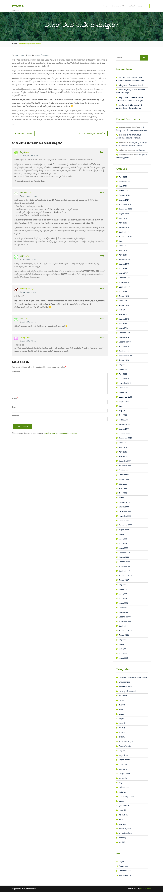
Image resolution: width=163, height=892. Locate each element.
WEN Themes (145, 889)
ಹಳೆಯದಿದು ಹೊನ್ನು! (126, 833)
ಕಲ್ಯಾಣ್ (121, 719)
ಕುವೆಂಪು (122, 737)
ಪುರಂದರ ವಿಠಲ (124, 787)
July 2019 (123, 241)
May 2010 (123, 447)
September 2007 (125, 576)
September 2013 (125, 356)
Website (15, 416)
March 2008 (123, 548)
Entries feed (123, 866)
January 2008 (124, 557)
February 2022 (124, 182)
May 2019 (123, 250)
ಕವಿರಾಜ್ (122, 732)
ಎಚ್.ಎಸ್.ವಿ (123, 700)
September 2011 (125, 397)
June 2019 (123, 246)
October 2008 (124, 521)
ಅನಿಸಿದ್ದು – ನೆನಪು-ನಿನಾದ (127, 691)
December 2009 (125, 461)
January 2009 (124, 507)
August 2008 (124, 530)
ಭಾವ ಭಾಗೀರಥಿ (124, 806)
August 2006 (124, 635)
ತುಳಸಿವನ (18, 6)
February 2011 (124, 424)
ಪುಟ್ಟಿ (120, 783)
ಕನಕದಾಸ (122, 714)
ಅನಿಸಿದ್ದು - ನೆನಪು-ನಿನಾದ (42, 55)
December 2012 (125, 379)
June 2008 (123, 534)
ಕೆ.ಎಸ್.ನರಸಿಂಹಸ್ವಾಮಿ (126, 741)
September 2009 (125, 475)
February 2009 (124, 502)
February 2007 (124, 608)
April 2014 (123, 324)
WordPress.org (125, 875)
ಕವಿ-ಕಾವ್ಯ (122, 728)
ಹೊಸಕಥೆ (122, 842)
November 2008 (125, 516)
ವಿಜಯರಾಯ (123, 815)
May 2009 (123, 488)
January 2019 (124, 264)
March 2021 (123, 191)
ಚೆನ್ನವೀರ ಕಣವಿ (124, 755)
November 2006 (125, 621)
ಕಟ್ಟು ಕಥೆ (122, 705)
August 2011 (124, 401)
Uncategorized (124, 682)
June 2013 (123, 369)
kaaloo (23, 192)
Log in (121, 862)
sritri (29, 55)
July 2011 (123, 406)
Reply (102, 152)
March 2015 (123, 314)
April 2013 (123, 374)
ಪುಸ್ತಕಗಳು (122, 792)
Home (105, 6)
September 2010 (125, 438)
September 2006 (125, 630)
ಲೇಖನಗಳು (122, 810)
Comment (16, 372)
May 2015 (123, 310)
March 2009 (123, 498)
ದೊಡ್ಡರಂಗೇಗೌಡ (124, 774)
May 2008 (123, 539)
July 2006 (123, 640)
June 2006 (123, 644)
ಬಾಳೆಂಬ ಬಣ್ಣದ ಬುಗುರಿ (126, 796)
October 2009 (124, 470)
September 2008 (125, 525)
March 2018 (123, 273)
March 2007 (123, 603)
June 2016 (123, 301)
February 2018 (124, 278)
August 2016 (124, 296)
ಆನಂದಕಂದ (123, 696)
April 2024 (123, 177)
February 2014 (124, 333)
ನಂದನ (140, 6)
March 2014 (123, 328)
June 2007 (123, 589)
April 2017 (123, 291)
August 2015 (124, 305)
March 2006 (123, 658)
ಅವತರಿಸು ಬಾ (140, 150)
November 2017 (125, 282)
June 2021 (123, 186)
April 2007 (123, 598)
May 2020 (123, 218)
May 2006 (123, 649)
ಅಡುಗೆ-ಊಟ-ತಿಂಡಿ (125, 686)
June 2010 (123, 443)
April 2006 (123, 653)
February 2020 (124, 227)
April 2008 (123, 543)
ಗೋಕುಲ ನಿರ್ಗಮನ (125, 746)
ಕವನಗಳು (122, 723)
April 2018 (123, 269)
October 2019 (124, 232)
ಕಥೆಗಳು (121, 709)
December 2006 (125, 617)
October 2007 (124, 571)
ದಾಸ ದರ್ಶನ (123, 769)
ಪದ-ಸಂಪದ (123, 778)
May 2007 (123, 594)
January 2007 (124, 612)
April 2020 (123, 223)
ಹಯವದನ (122, 824)
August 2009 (124, 479)
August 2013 (124, 360)
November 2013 (125, 346)
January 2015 (124, 319)
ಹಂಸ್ (121, 819)
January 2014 (124, 337)
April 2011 (123, 415)
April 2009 (123, 493)
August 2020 (124, 214)
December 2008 (125, 511)
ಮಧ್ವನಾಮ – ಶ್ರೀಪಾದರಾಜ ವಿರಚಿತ (131, 85)
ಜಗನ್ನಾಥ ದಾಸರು (124, 760)
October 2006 (124, 626)
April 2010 (123, 452)
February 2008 (124, 553)
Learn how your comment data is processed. (60, 433)
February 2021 (124, 195)
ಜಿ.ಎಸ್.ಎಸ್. (123, 764)
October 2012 (124, 388)
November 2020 (125, 204)
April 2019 (123, 255)
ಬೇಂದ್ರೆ (121, 801)
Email (14, 407)
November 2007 (125, 566)
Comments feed (125, 871)
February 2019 (124, 259)
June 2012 (123, 392)
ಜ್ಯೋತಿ (22, 152)
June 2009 (123, 484)
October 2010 (124, 433)
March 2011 (123, 420)
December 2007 (125, 562)
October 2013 (124, 351)
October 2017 (124, 287)
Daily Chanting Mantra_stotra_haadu (133, 677)
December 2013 (125, 342)
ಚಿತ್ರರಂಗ (122, 751)
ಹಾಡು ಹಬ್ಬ (122, 838)
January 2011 (124, 429)
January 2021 (124, 200)
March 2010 (123, 456)
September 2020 (125, 209)
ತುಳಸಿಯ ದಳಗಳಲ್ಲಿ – (118, 6)
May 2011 (123, 411)
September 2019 (125, 236)
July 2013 (123, 365)
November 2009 (125, 466)
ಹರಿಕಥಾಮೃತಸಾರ (125, 828)
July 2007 (123, 585)
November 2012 (125, 383)
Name (14, 398)
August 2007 (124, 580)
